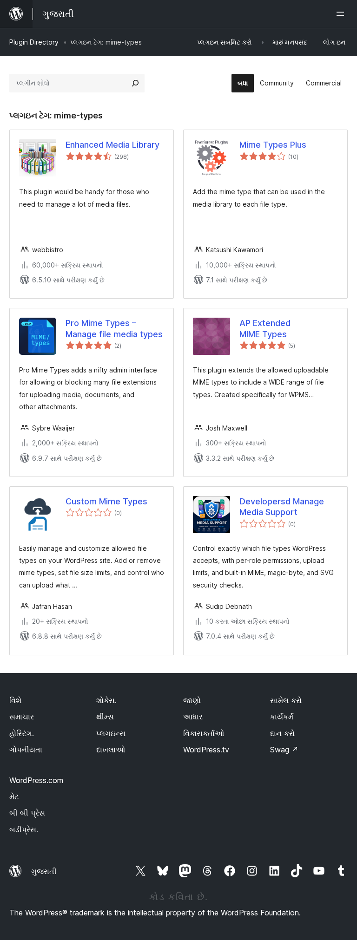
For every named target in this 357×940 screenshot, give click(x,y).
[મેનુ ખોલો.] (342, 14)
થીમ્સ (105, 716)
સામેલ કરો (286, 700)
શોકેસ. (106, 700)
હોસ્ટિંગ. (21, 733)
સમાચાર (21, 716)
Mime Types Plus (272, 145)
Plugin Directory (34, 42)
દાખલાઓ (110, 749)
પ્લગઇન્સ (111, 733)
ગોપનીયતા (25, 749)
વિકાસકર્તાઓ (203, 733)
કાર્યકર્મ (281, 716)
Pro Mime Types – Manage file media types (114, 328)
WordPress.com (36, 780)
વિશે (15, 700)
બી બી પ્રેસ (27, 812)
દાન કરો (282, 733)
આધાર (193, 716)
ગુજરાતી (44, 871)
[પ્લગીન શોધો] (135, 83)
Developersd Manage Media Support (281, 506)
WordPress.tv (206, 749)
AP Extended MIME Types (265, 328)
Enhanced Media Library (112, 145)
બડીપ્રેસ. (23, 829)
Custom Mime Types (106, 501)
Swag (284, 749)
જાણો (192, 700)
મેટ (14, 796)
